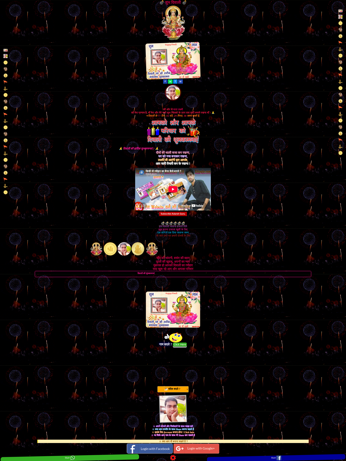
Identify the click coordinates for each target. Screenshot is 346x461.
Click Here (180, 344)
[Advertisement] (173, 366)
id (180, 81)
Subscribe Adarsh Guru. (173, 214)
